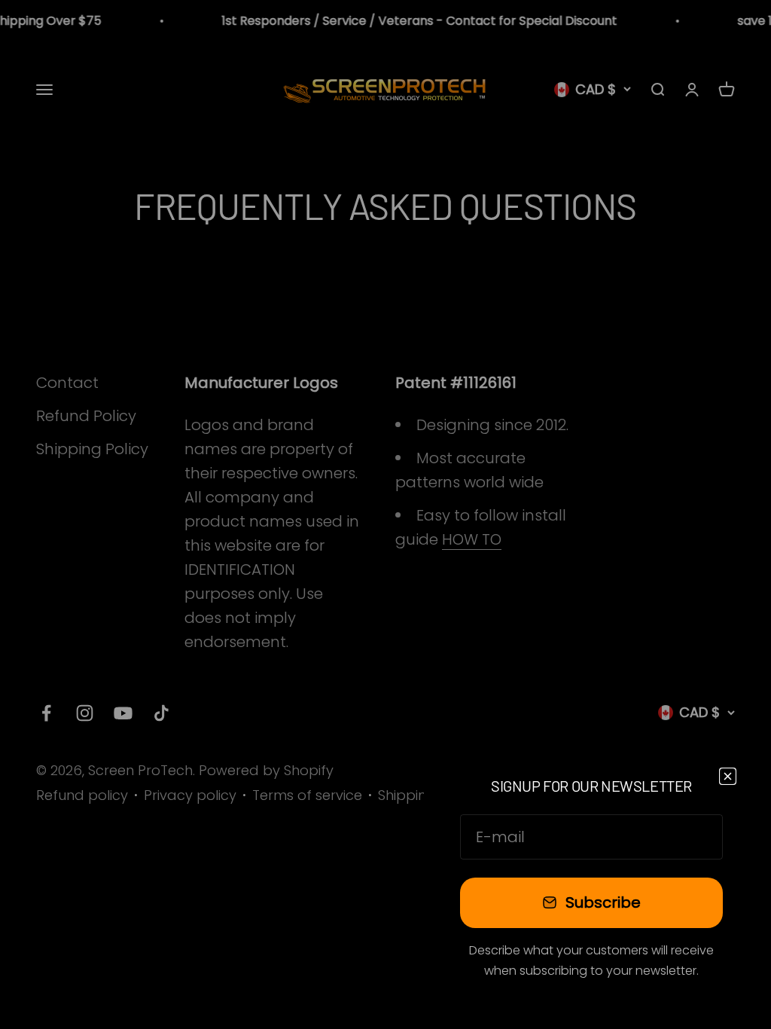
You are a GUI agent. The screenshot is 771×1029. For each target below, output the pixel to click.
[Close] (728, 776)
